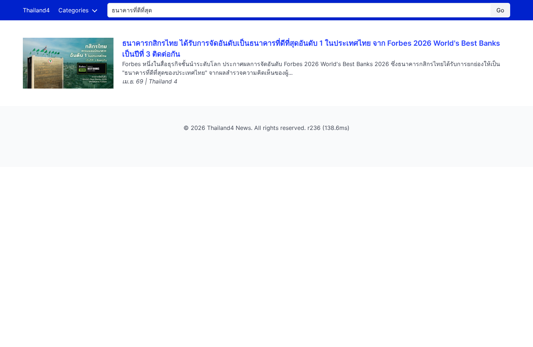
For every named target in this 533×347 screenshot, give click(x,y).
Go (500, 10)
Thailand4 (36, 10)
